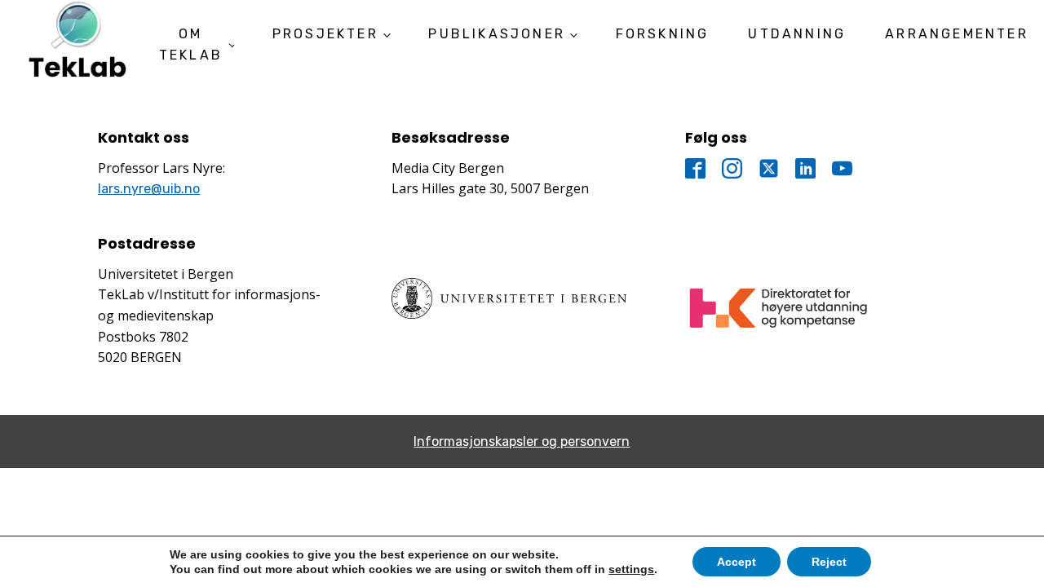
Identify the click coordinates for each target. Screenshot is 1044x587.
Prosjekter (325, 34)
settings (631, 569)
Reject (829, 561)
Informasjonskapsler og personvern (522, 441)
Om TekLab (191, 44)
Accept (736, 561)
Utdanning (797, 34)
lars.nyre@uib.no (149, 188)
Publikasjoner (496, 34)
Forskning (663, 34)
